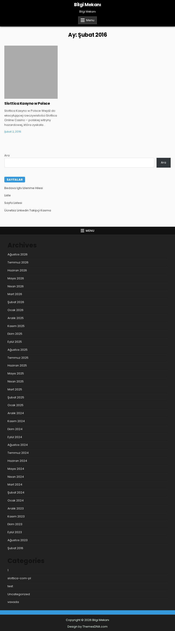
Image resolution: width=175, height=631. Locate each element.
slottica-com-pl (19, 578)
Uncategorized (19, 594)
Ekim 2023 (15, 524)
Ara (7, 155)
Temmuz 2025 (18, 358)
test (10, 586)
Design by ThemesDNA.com (87, 626)
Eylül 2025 (15, 342)
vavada (13, 602)
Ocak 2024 (16, 500)
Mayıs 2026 (16, 278)
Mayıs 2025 (16, 373)
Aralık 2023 (16, 508)
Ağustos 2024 (18, 445)
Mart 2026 (15, 294)
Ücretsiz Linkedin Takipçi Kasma (27, 210)
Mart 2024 (15, 484)
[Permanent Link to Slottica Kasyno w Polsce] (30, 72)
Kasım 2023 (16, 516)
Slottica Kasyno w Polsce (27, 103)
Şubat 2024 (16, 492)
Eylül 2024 (15, 437)
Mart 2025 (15, 389)
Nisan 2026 (16, 286)
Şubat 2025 (16, 397)
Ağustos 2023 (18, 540)
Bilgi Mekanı (87, 4)
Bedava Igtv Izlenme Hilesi (23, 188)
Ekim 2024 (15, 429)
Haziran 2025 (17, 365)
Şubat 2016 (15, 548)
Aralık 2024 (16, 413)
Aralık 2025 (16, 318)
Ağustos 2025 (18, 350)
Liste (7, 195)
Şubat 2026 (16, 302)
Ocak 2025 (15, 405)
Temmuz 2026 (18, 262)
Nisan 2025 (16, 381)
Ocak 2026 (15, 310)
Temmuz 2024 (18, 453)
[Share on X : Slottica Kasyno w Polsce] (24, 96)
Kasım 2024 (16, 421)
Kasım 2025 (16, 326)
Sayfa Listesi (13, 203)
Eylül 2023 (15, 532)
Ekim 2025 (15, 334)
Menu (90, 20)
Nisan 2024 (16, 477)
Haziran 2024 (17, 461)
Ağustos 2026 (18, 254)
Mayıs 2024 (16, 469)
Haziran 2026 (17, 270)
